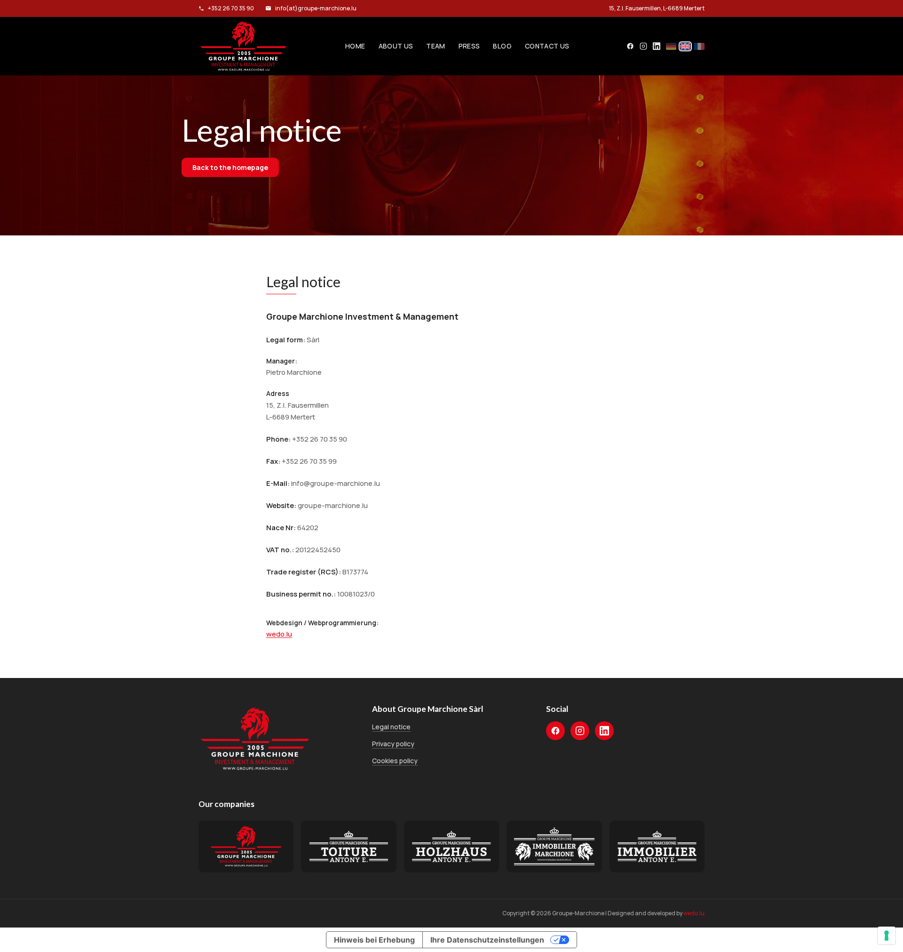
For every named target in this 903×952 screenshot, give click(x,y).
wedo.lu (279, 634)
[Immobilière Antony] (657, 846)
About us (396, 45)
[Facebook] (630, 46)
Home (355, 45)
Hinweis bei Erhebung (374, 939)
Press (469, 45)
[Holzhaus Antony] (451, 846)
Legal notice (391, 726)
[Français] (699, 46)
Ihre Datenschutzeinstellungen (487, 939)
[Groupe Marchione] (243, 46)
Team (435, 45)
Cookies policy (395, 760)
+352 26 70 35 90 (231, 8)
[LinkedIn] (656, 46)
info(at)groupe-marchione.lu (315, 8)
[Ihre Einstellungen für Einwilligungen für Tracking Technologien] (886, 935)
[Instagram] (643, 46)
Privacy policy (393, 743)
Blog (502, 45)
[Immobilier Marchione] (554, 846)
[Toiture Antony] (348, 846)
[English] (685, 46)
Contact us (547, 45)
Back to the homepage (230, 167)
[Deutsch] (671, 46)
